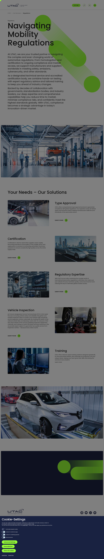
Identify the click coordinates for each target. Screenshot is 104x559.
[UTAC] (17, 5)
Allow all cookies (9, 551)
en (89, 5)
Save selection (8, 546)
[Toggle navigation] (94, 5)
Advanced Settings (9, 542)
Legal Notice (4, 555)
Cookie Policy (25, 525)
